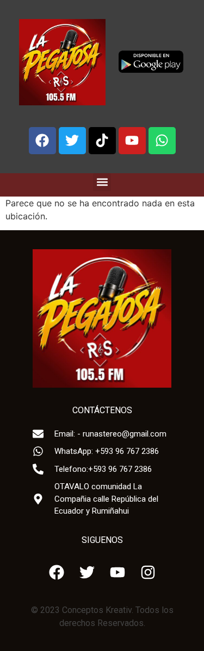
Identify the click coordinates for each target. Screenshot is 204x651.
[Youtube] (132, 140)
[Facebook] (42, 140)
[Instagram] (148, 572)
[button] (102, 182)
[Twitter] (72, 140)
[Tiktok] (102, 140)
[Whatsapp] (162, 140)
